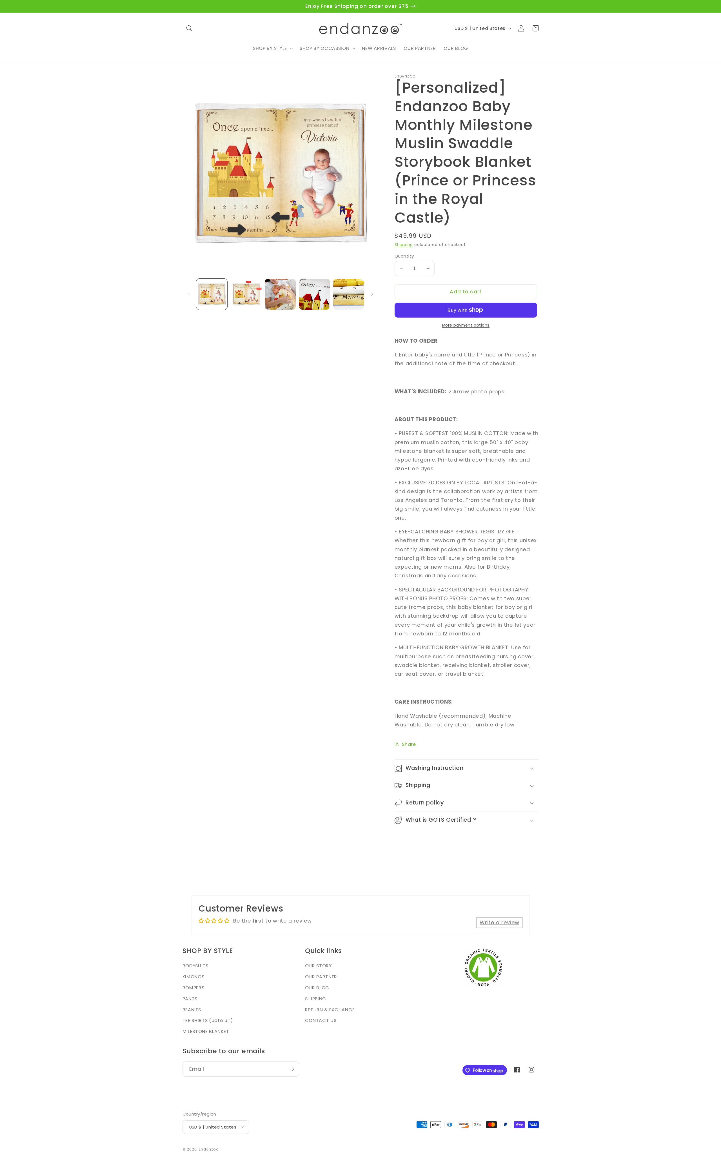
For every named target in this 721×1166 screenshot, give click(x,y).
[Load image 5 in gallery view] (348, 294)
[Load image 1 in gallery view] (211, 294)
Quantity (404, 256)
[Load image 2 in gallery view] (246, 294)
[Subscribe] (291, 1069)
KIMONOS (193, 977)
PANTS (190, 999)
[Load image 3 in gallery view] (280, 294)
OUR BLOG (317, 988)
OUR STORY (318, 966)
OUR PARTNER (321, 977)
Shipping (404, 244)
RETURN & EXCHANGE (330, 1010)
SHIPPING (315, 999)
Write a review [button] (499, 922)
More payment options (466, 325)
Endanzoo (209, 1149)
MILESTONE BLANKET (206, 1031)
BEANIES (192, 1010)
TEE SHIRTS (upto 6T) (208, 1021)
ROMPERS (193, 988)
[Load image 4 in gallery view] (314, 294)
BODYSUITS (195, 966)
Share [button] (409, 744)
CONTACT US (321, 1021)
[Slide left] (189, 294)
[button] (190, 28)
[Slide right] (372, 294)
